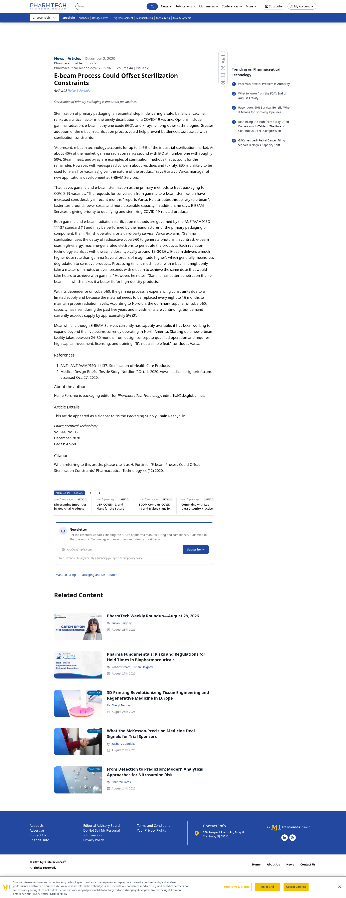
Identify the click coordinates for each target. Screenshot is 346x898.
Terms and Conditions (153, 825)
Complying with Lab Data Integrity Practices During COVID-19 (197, 507)
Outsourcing (163, 18)
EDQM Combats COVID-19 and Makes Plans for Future (155, 507)
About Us (37, 825)
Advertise (37, 830)
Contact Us (38, 835)
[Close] (339, 886)
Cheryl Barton (121, 705)
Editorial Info (39, 840)
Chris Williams (121, 782)
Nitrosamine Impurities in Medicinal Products (70, 506)
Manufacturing (144, 18)
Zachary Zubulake (123, 744)
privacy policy (134, 558)
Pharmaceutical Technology (75, 63)
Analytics (84, 18)
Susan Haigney (122, 623)
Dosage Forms (100, 18)
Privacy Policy (93, 840)
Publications (184, 6)
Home (256, 864)
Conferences (230, 6)
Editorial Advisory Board (101, 825)
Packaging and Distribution (99, 575)
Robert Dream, (121, 667)
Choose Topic (41, 17)
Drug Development (122, 18)
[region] (173, 887)
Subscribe (194, 549)
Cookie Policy (58, 894)
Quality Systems (182, 18)
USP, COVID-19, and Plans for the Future (110, 506)
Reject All (267, 887)
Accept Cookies (296, 887)
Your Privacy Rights (151, 830)
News (290, 864)
